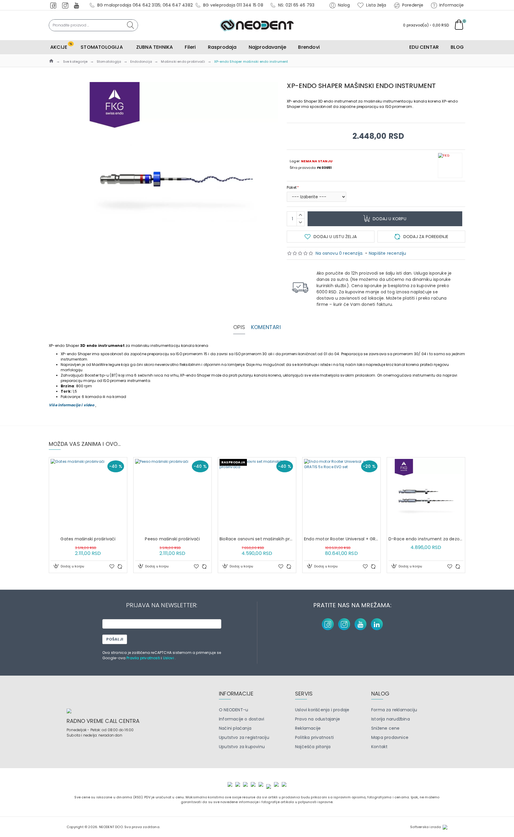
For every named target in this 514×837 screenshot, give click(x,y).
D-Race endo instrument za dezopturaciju (425, 539)
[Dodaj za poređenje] (120, 566)
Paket (292, 187)
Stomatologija (109, 61)
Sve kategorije (75, 61)
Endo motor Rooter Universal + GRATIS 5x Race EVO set (341, 539)
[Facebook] (328, 624)
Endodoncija (141, 61)
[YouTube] (360, 624)
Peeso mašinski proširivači (172, 539)
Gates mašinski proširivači (87, 539)
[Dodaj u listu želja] (112, 566)
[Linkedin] (377, 624)
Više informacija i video (72, 405)
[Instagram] (344, 624)
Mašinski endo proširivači (183, 61)
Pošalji (114, 639)
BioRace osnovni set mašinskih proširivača (257, 539)
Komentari (266, 327)
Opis (239, 327)
